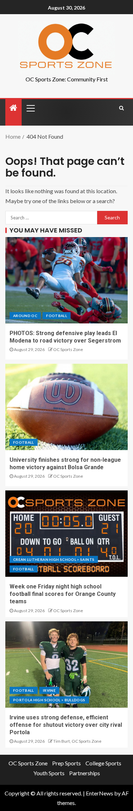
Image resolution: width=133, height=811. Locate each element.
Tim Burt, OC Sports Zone (77, 741)
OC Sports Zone (68, 349)
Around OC (25, 316)
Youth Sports (49, 773)
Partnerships (84, 773)
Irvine (49, 690)
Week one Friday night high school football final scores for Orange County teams (63, 594)
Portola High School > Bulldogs (49, 700)
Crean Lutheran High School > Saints (53, 559)
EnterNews (99, 793)
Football (56, 316)
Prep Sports (66, 763)
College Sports (103, 763)
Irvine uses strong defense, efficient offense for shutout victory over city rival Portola (66, 725)
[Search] (121, 108)
